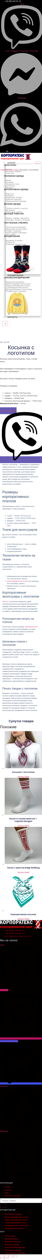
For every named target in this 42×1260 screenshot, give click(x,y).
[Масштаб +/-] (2, 1256)
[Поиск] (3, 1205)
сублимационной (31, 627)
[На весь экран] (6, 1256)
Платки (5, 601)
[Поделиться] (11, 1256)
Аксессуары (13, 170)
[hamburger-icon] (38, 163)
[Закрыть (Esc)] (15, 1256)
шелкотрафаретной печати (17, 581)
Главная (3, 170)
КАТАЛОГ (12, 163)
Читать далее (23, 776)
